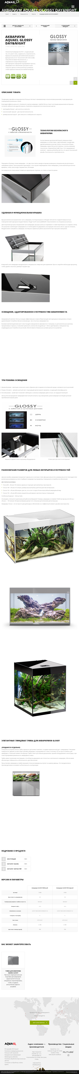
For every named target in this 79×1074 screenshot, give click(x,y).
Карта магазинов (39, 1022)
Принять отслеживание (71, 1072)
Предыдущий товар (45, 26)
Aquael (7, 14)
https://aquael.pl (36, 1052)
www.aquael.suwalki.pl (55, 1054)
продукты (14, 14)
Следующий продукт (65, 26)
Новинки (34, 14)
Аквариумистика (24, 14)
